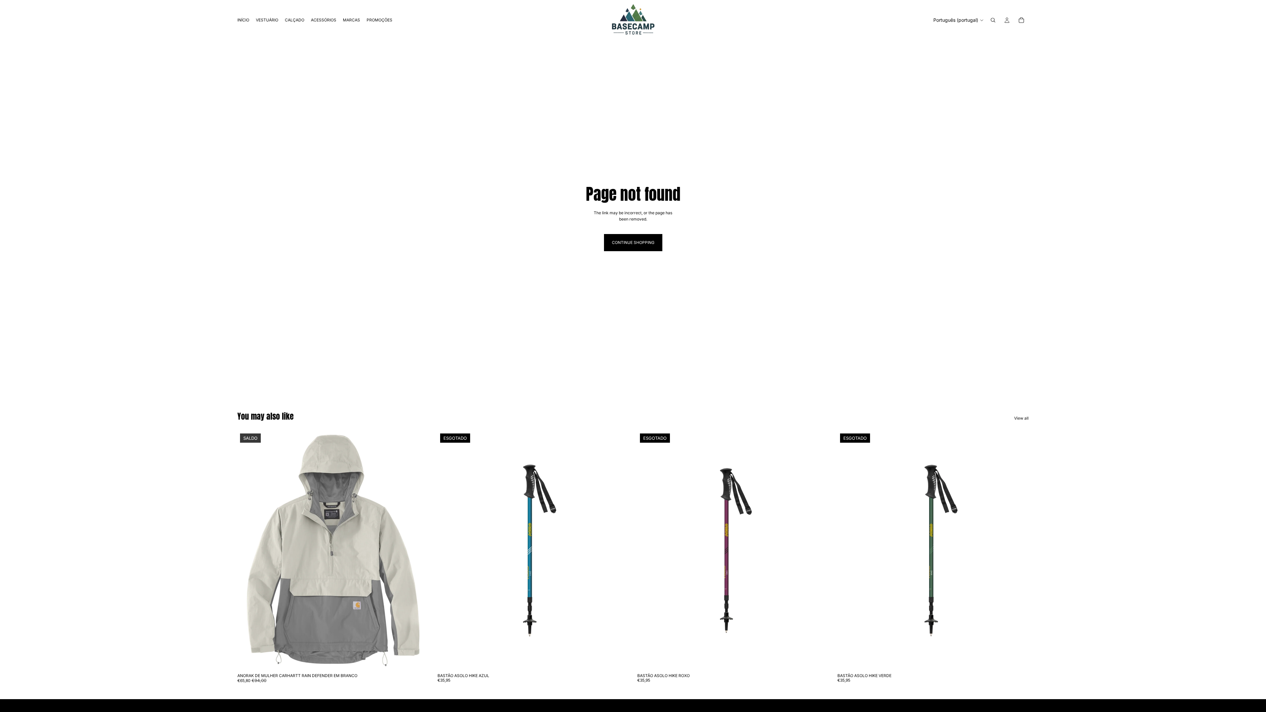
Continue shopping (633, 242)
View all (1021, 418)
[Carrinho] (1021, 20)
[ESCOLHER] (419, 660)
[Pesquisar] (993, 20)
